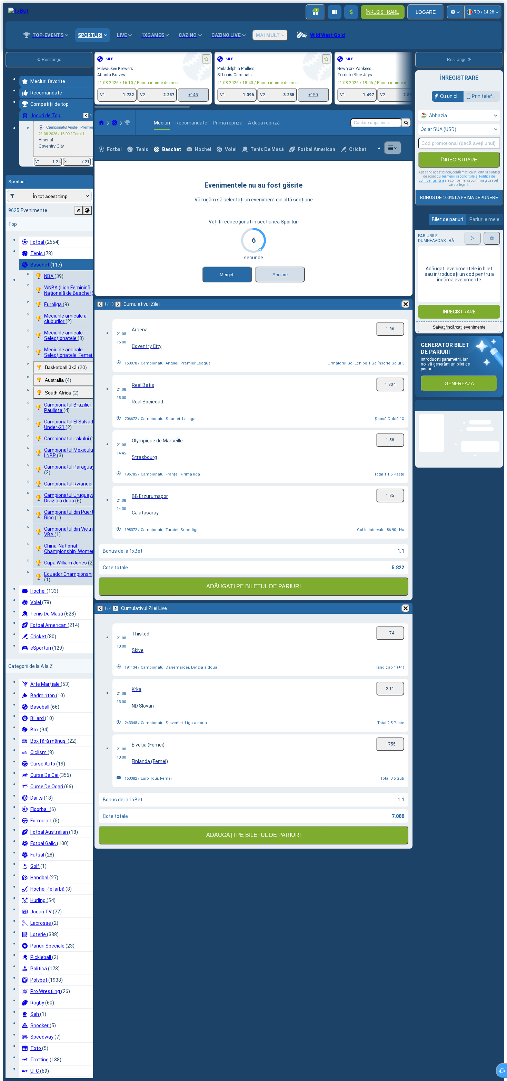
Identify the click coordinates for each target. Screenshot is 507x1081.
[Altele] (392, 147)
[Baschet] (114, 123)
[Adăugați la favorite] (206, 58)
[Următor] (118, 304)
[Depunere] (351, 12)
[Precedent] (86, 115)
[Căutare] (406, 122)
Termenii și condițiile (458, 176)
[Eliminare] (405, 304)
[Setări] (455, 12)
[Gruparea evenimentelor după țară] (87, 210)
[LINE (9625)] (101, 123)
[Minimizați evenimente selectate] (78, 210)
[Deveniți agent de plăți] (334, 12)
